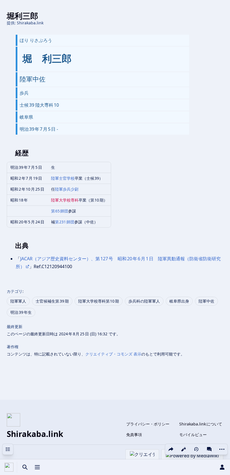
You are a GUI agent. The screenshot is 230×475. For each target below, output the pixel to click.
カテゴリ (14, 291)
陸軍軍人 (18, 301)
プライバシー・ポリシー (147, 424)
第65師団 (59, 211)
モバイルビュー (193, 434)
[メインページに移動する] (9, 467)
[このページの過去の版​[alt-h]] (196, 449)
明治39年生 (21, 312)
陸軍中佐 (206, 301)
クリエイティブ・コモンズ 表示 (113, 354)
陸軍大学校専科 (65, 200)
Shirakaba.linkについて (200, 424)
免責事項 (134, 434)
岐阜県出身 (179, 301)
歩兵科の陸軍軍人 (144, 301)
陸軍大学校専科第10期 (98, 301)
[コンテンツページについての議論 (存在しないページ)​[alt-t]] (209, 449)
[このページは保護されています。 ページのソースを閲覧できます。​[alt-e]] (183, 449)
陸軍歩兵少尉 (67, 189)
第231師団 (65, 221)
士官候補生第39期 (52, 301)
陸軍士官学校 (63, 178)
